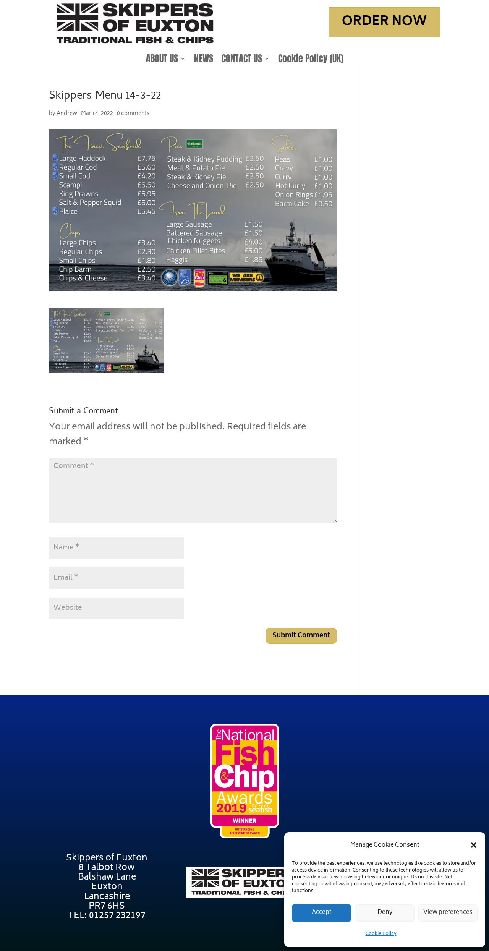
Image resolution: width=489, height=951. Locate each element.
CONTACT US (242, 60)
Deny (384, 912)
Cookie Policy (381, 934)
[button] (474, 845)
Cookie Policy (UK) (310, 60)
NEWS (203, 60)
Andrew (67, 113)
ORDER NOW (384, 22)
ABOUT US (162, 60)
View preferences (448, 912)
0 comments (133, 113)
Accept (322, 912)
